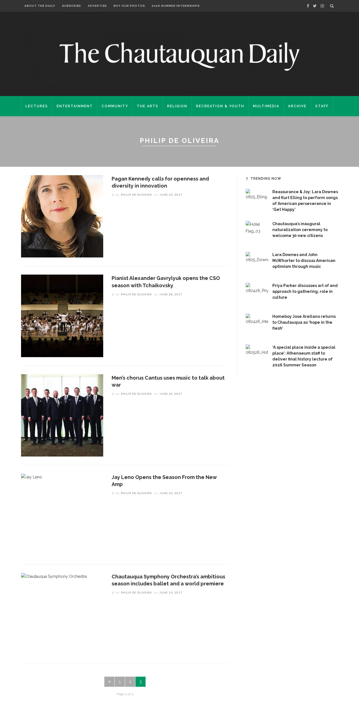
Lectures (37, 106)
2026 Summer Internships (176, 5)
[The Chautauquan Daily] (179, 56)
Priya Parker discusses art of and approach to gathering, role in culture (305, 291)
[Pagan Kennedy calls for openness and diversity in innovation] (62, 216)
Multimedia (266, 106)
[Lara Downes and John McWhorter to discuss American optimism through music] (257, 263)
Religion (177, 106)
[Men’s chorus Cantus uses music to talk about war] (62, 415)
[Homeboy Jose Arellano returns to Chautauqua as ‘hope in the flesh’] (257, 324)
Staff (322, 106)
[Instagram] (322, 6)
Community (115, 106)
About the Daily (39, 5)
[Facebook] (308, 6)
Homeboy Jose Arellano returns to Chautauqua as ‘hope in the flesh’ (304, 322)
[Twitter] (315, 6)
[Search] (332, 6)
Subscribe (71, 5)
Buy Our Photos (129, 5)
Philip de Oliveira (136, 194)
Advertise (97, 5)
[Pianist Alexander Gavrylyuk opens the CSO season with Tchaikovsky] (62, 315)
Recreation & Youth (220, 106)
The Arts (147, 106)
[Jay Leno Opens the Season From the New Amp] (31, 514)
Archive (297, 106)
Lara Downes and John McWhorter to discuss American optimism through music (303, 260)
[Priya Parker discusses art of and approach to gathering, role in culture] (257, 293)
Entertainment (75, 106)
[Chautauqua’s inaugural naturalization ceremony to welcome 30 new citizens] (257, 232)
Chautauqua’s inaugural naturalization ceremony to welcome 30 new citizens (300, 230)
